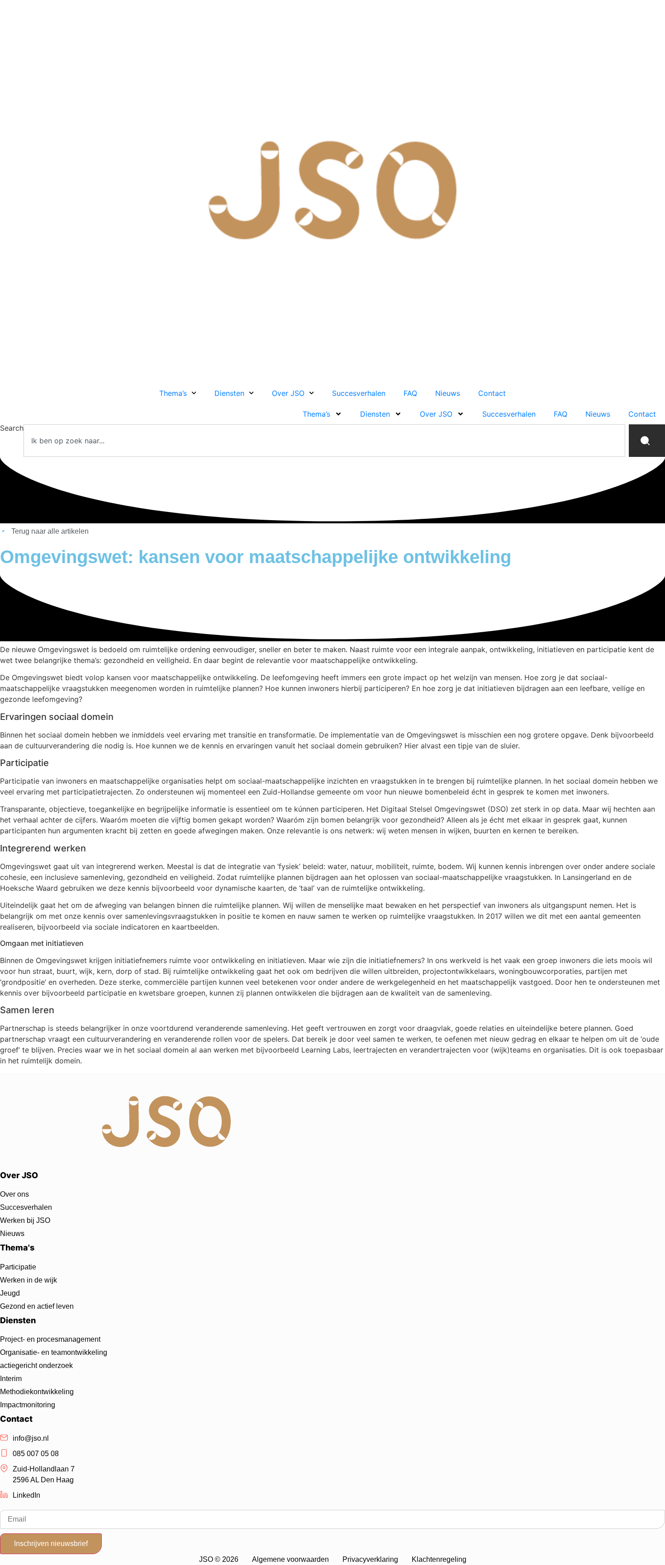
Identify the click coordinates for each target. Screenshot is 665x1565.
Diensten (229, 393)
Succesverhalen (358, 393)
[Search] (647, 440)
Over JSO (288, 393)
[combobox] (324, 440)
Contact (492, 393)
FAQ (410, 393)
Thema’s (173, 393)
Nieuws (447, 393)
